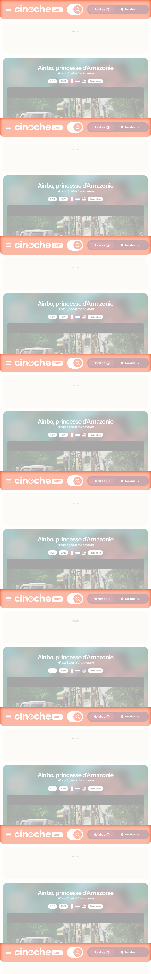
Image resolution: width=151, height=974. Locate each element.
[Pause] (75, 487)
